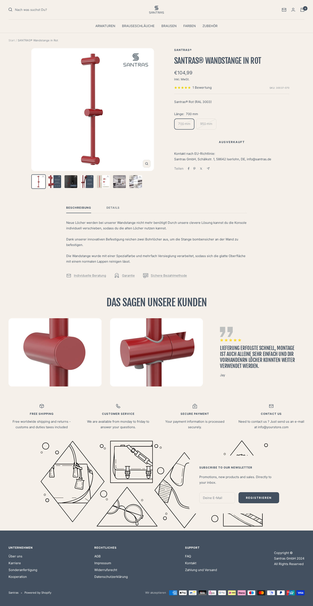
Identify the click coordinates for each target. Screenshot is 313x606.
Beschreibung (78, 207)
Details (113, 207)
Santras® (183, 50)
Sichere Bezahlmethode (169, 275)
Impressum (102, 563)
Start (12, 40)
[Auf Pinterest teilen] (194, 168)
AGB (97, 556)
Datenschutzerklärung (111, 577)
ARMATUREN (105, 26)
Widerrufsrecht (105, 570)
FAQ (188, 556)
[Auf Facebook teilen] (189, 168)
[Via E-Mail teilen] (208, 168)
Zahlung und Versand (201, 570)
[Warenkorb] (302, 10)
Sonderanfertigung (23, 570)
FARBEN (189, 26)
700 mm (184, 124)
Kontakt (190, 563)
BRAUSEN (169, 26)
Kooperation (18, 577)
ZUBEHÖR (210, 26)
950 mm (206, 124)
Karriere (15, 563)
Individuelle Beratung (90, 275)
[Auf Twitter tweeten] (201, 168)
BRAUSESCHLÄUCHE (138, 26)
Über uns (15, 556)
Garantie (128, 275)
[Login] (293, 10)
